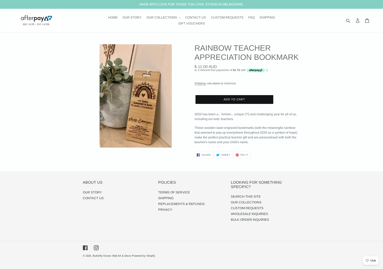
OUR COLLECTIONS (246, 202)
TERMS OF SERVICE (174, 192)
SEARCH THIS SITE (246, 196)
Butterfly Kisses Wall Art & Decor (112, 255)
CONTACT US (93, 198)
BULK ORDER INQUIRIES (250, 219)
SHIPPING (166, 198)
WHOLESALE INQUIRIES (249, 214)
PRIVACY (165, 209)
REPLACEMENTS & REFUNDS (181, 204)
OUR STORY (92, 192)
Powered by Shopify (143, 255)
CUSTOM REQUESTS (247, 208)
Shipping (200, 83)
